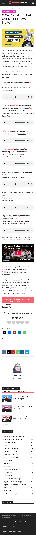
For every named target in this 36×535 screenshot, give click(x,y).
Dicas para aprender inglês (11, 454)
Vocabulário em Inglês (10, 494)
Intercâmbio (7, 463)
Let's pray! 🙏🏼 (7, 466)
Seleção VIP (7, 488)
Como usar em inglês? (10, 445)
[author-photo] (18, 373)
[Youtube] (26, 522)
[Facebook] (4, 352)
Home (4, 8)
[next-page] (6, 425)
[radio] (9, 323)
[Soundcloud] (15, 522)
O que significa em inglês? (14, 8)
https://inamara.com (18, 378)
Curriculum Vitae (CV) (10, 451)
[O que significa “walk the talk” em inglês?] (7, 398)
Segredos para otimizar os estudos (14, 485)
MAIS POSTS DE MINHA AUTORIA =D (14, 391)
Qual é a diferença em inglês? (12, 479)
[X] (9, 352)
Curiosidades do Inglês (10, 448)
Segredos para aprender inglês (13, 482)
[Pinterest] (13, 352)
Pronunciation (7, 476)
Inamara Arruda (9, 26)
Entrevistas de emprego (11, 457)
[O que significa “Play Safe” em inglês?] (7, 408)
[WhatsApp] (18, 352)
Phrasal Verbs (7, 472)
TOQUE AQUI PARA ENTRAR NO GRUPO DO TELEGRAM (18, 300)
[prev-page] (3, 425)
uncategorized (7, 491)
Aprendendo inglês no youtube (13, 439)
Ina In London (7, 460)
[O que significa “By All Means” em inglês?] (7, 418)
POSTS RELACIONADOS (10, 388)
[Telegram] (27, 352)
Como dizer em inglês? (10, 442)
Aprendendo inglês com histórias (13, 436)
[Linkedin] (22, 352)
